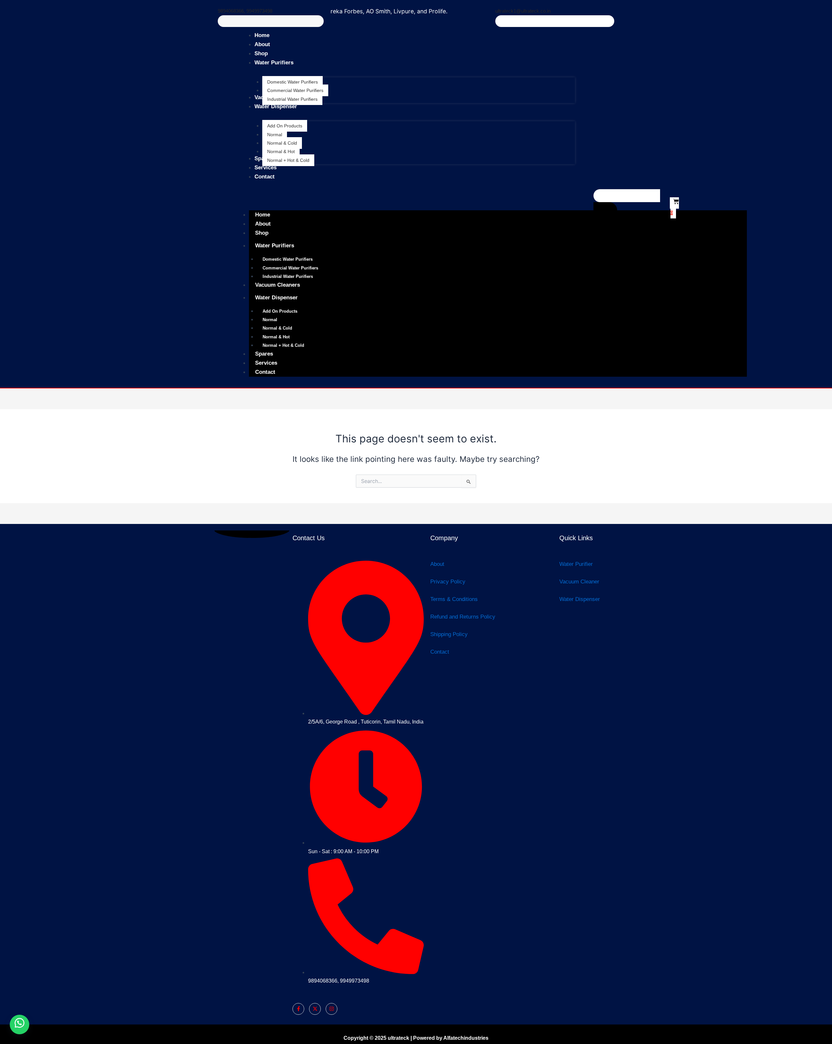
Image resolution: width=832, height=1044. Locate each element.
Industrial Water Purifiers (288, 276)
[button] (19, 1024)
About (263, 224)
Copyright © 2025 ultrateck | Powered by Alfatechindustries (416, 1038)
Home (262, 215)
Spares (264, 354)
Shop (261, 233)
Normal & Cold (277, 328)
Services (266, 363)
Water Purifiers (274, 245)
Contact (265, 372)
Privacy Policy (447, 582)
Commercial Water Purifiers (290, 268)
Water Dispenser (276, 297)
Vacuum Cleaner (579, 582)
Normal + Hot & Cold (283, 345)
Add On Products (280, 311)
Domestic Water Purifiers (288, 259)
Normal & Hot (276, 336)
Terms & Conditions (454, 599)
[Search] (605, 210)
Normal (270, 319)
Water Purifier (576, 564)
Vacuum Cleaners (277, 285)
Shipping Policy (449, 634)
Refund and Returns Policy (462, 617)
